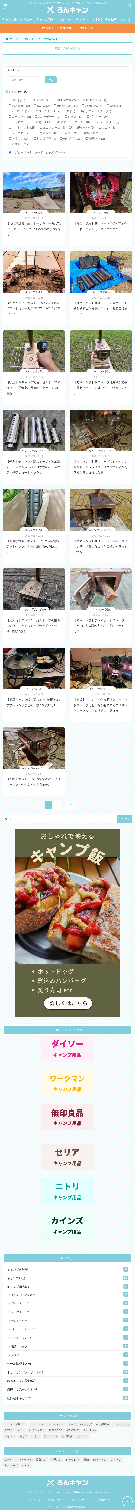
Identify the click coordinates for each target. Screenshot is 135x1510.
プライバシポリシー (81, 1500)
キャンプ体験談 (34, 212)
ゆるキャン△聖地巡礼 (73, 19)
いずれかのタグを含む (52, 152)
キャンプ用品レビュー (17, 19)
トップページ (33, 1500)
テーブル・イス (20, 1311)
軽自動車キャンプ (19, 1398)
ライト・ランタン (21, 1337)
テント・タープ (20, 1320)
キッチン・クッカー (23, 1294)
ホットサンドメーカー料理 (25, 1372)
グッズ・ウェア (20, 1303)
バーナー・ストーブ (23, 1329)
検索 (51, 80)
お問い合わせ (55, 1500)
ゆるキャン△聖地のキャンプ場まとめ (67, 28)
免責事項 (104, 1500)
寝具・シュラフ (20, 1346)
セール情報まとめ (19, 1363)
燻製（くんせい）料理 (22, 1389)
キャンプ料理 (45, 19)
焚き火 (15, 1355)
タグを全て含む (22, 152)
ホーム (13, 39)
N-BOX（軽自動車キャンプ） (112, 19)
